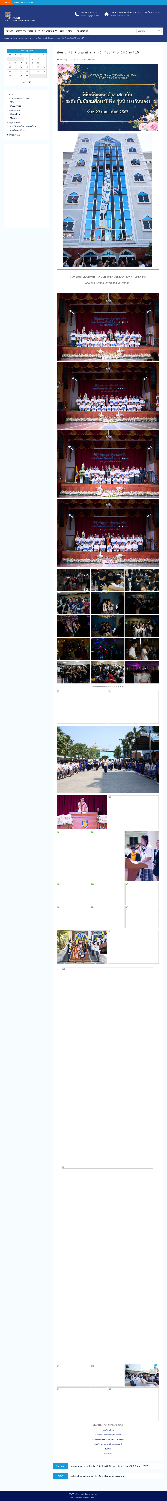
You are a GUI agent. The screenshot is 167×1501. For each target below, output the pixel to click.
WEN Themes (91, 1498)
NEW (93, 59)
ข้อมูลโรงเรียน (65, 31)
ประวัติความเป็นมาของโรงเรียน (23, 126)
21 (21, 71)
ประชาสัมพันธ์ (48, 31)
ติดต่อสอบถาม (83, 31)
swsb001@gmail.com (90, 16)
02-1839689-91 (89, 12)
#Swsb (108, 1449)
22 (27, 71)
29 (27, 76)
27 (15, 76)
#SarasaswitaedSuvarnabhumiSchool (108, 1439)
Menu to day (15, 118)
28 (21, 76)
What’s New (15, 114)
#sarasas (108, 1453)
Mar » (30, 82)
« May (24, 82)
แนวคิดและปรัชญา (18, 130)
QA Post (83, 59)
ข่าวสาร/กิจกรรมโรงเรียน (26, 31)
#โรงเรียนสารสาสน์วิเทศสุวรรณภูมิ (107, 1444)
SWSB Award (15, 106)
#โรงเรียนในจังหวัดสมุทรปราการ (107, 1435)
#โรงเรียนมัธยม (107, 1430)
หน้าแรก (9, 31)
